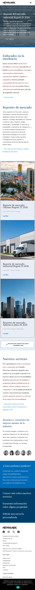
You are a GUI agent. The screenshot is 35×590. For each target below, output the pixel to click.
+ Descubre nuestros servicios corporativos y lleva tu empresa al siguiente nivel (14, 407)
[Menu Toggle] (31, 3)
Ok (18, 587)
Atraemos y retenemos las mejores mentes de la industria (16, 423)
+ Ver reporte (9, 39)
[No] (32, 584)
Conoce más (8, 97)
